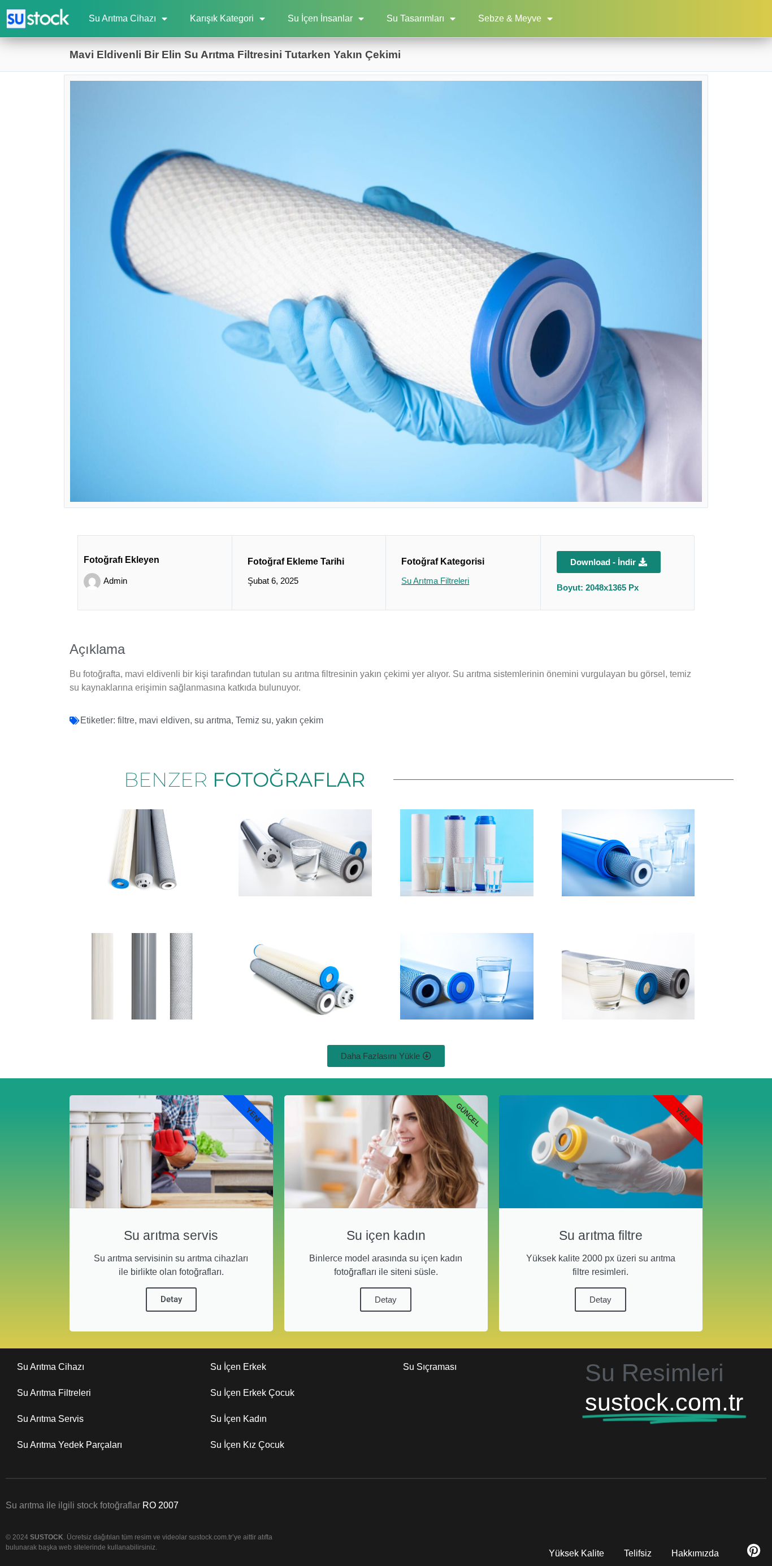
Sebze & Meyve (509, 18)
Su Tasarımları (415, 18)
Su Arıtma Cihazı (122, 18)
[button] (386, 1056)
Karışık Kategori (222, 18)
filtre (126, 720)
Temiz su (253, 720)
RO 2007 (160, 1505)
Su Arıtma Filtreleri (435, 580)
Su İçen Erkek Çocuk (252, 1393)
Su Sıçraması (430, 1367)
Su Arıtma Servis (50, 1419)
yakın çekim (299, 720)
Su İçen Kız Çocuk (247, 1445)
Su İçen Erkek (238, 1367)
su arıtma (212, 720)
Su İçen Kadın (238, 1419)
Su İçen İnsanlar (320, 18)
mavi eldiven (164, 720)
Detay (171, 1299)
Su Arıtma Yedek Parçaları (69, 1445)
